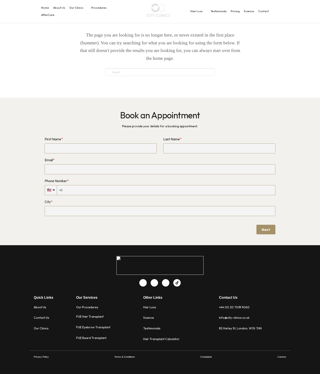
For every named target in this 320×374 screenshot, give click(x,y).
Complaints (206, 357)
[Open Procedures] (109, 8)
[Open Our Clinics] (85, 8)
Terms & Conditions (124, 357)
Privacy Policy (41, 357)
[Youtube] (154, 283)
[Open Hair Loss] (205, 11)
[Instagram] (165, 283)
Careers (282, 357)
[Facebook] (143, 283)
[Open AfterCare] (57, 15)
